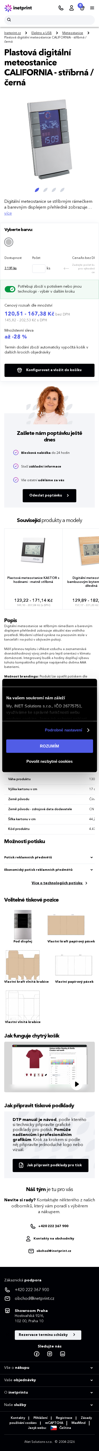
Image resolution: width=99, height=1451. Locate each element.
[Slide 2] (45, 190)
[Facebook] (37, 1354)
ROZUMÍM (49, 746)
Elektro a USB (41, 33)
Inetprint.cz (12, 33)
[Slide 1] (37, 190)
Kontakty (18, 1418)
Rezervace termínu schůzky (43, 1335)
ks (10, 268)
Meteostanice (72, 33)
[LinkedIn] (62, 1354)
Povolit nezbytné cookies (49, 761)
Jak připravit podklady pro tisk (54, 1165)
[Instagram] (49, 1354)
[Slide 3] (54, 190)
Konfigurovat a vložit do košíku (53, 370)
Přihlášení (41, 1418)
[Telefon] (61, 8)
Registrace (64, 1418)
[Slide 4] (62, 190)
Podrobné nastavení (63, 730)
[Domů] (21, 8)
